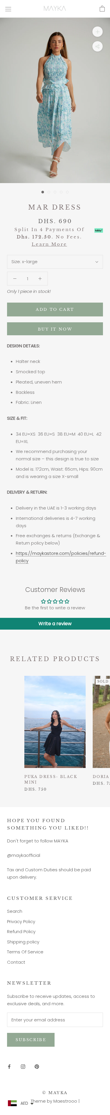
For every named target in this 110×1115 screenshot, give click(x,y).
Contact (16, 962)
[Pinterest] (37, 1066)
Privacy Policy (21, 921)
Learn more (49, 244)
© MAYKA (55, 1092)
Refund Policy (21, 931)
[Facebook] (9, 1066)
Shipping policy (23, 942)
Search (14, 911)
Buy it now (55, 329)
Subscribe (31, 1039)
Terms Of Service (25, 952)
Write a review (55, 623)
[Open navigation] (8, 8)
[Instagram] (23, 1066)
